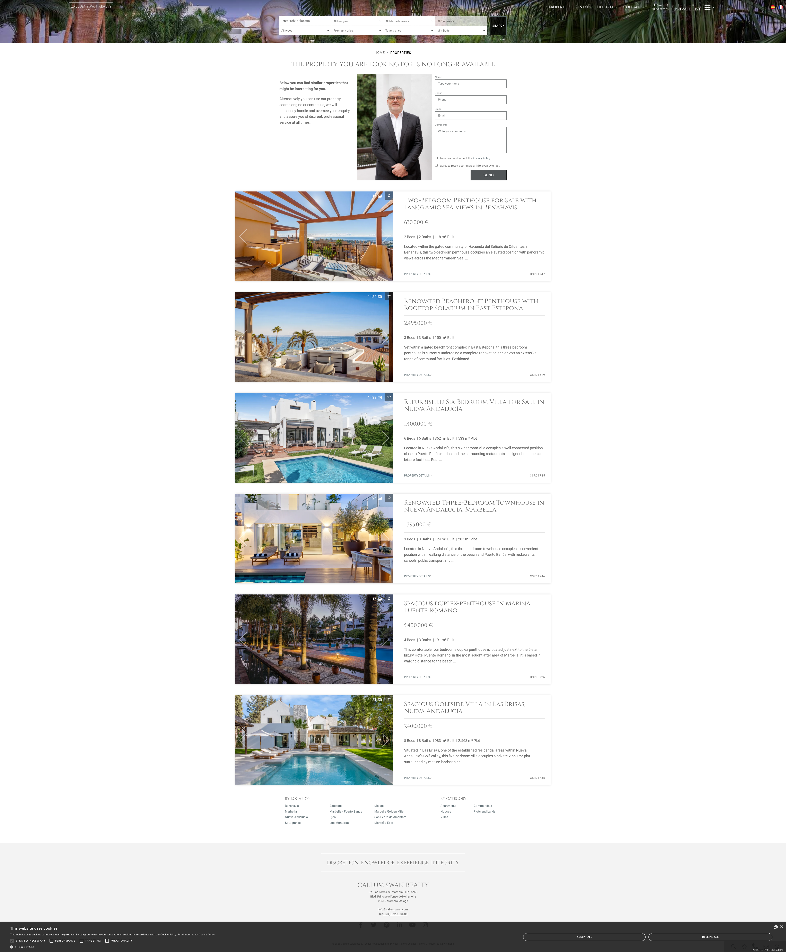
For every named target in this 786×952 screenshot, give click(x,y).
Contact (632, 7)
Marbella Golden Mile (388, 811)
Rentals (583, 7)
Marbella (291, 811)
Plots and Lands (485, 811)
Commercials (483, 806)
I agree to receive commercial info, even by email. (469, 166)
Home (380, 53)
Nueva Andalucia (296, 817)
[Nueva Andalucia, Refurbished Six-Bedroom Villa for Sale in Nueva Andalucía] (393, 438)
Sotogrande (293, 823)
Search (498, 25)
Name (438, 77)
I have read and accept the (464, 158)
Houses (445, 811)
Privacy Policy (481, 158)
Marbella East (383, 823)
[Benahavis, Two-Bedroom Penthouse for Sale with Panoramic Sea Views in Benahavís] (393, 236)
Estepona (336, 806)
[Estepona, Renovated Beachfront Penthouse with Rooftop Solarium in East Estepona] (393, 337)
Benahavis (292, 806)
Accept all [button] (584, 937)
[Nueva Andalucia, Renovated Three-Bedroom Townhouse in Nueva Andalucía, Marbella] (393, 538)
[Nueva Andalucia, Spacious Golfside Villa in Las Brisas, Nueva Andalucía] (393, 740)
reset (502, 39)
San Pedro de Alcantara (390, 817)
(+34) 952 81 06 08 (395, 914)
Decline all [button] (710, 937)
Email (438, 109)
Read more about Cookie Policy (196, 934)
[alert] (393, 937)
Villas (444, 817)
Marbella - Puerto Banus (346, 811)
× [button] (781, 926)
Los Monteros (339, 823)
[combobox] (357, 21)
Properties (559, 7)
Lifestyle (605, 7)
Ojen (333, 817)
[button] (241, 236)
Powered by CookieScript (767, 949)
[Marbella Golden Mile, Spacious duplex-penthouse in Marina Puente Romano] (393, 639)
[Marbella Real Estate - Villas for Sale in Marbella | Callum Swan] (91, 7)
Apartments (448, 806)
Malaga (379, 806)
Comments (441, 124)
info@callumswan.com (393, 909)
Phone (438, 93)
